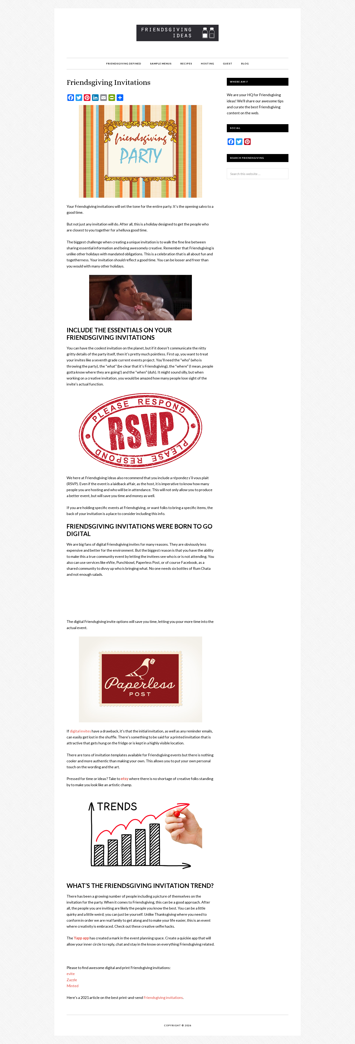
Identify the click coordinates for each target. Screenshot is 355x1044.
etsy (124, 778)
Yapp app (81, 938)
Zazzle (72, 979)
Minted (72, 985)
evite (71, 973)
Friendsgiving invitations (163, 997)
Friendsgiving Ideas (177, 33)
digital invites (80, 731)
